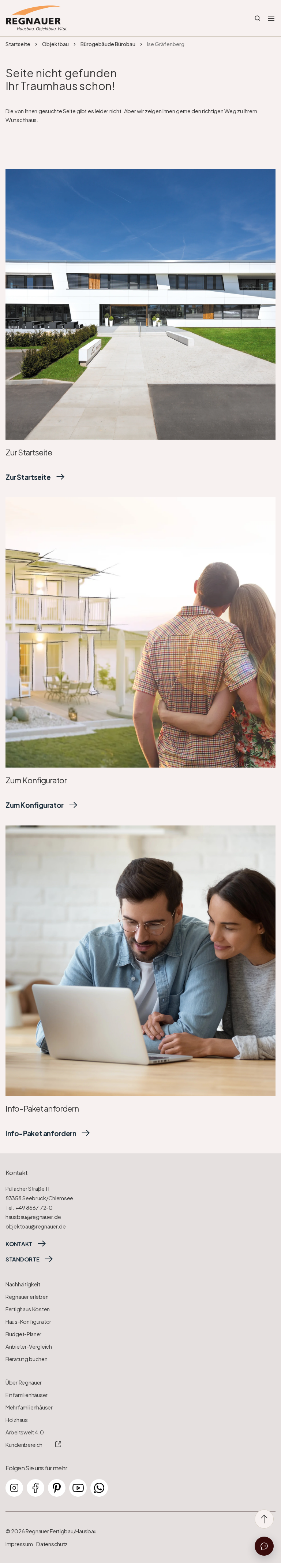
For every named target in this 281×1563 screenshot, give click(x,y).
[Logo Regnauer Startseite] (36, 18)
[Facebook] (35, 1488)
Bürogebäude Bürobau (107, 44)
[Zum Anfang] (264, 1519)
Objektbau (55, 44)
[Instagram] (14, 1488)
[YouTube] (78, 1488)
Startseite (17, 44)
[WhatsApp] (99, 1488)
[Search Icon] (257, 18)
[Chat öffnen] (264, 1546)
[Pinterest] (56, 1488)
